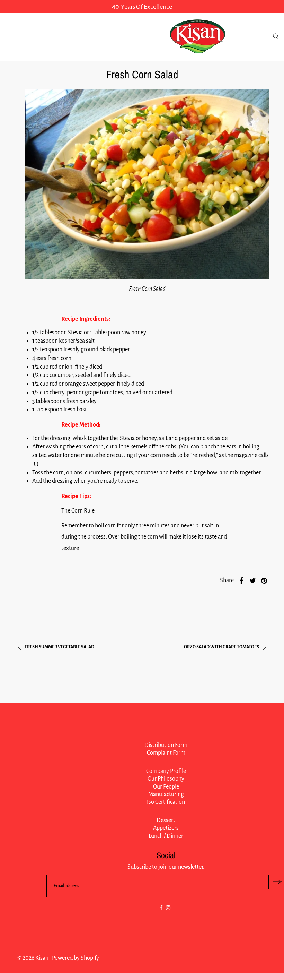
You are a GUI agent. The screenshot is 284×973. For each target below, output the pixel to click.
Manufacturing (166, 794)
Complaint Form (166, 753)
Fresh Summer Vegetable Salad (59, 647)
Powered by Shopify (75, 958)
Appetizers (166, 828)
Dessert (166, 820)
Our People (166, 787)
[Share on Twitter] (253, 580)
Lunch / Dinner (166, 836)
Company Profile (166, 771)
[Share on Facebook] (241, 580)
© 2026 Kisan (32, 958)
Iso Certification (166, 802)
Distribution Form (165, 745)
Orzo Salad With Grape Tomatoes (222, 647)
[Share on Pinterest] (264, 580)
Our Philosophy (166, 779)
